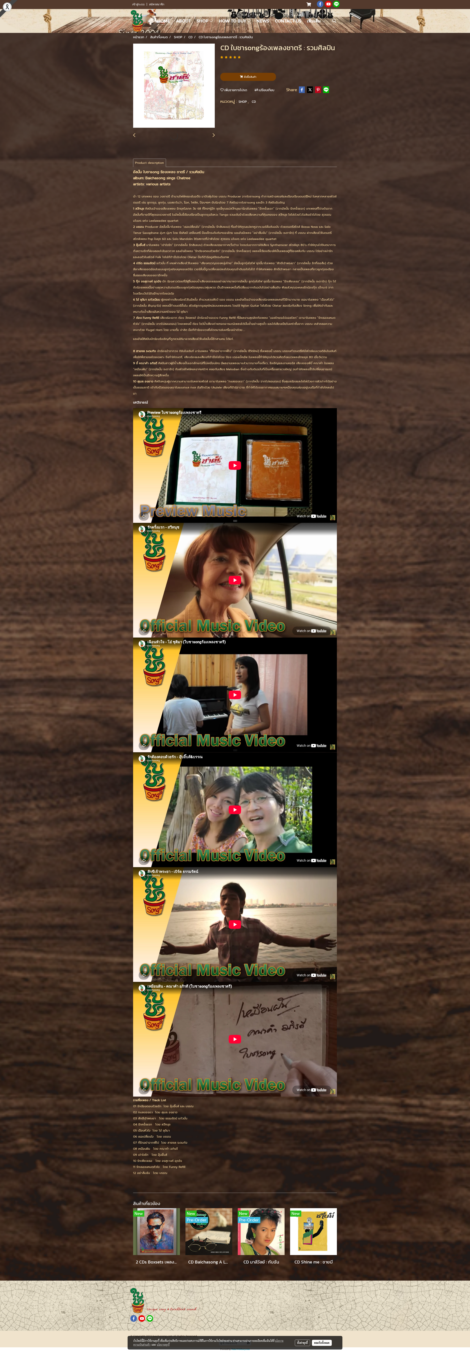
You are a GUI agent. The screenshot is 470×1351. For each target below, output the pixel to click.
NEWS (262, 20)
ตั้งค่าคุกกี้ (302, 1342)
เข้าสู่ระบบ (138, 4)
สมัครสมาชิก (156, 4)
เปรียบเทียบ (266, 90)
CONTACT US (288, 20)
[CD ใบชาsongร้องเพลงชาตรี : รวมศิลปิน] (174, 86)
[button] (334, 20)
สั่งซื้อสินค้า (249, 77)
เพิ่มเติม (314, 20)
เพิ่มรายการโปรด (235, 90)
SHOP (203, 20)
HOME (163, 20)
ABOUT (183, 20)
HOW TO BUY (233, 20)
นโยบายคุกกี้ (163, 1344)
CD (254, 101)
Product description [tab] (149, 163)
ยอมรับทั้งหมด (322, 1342)
